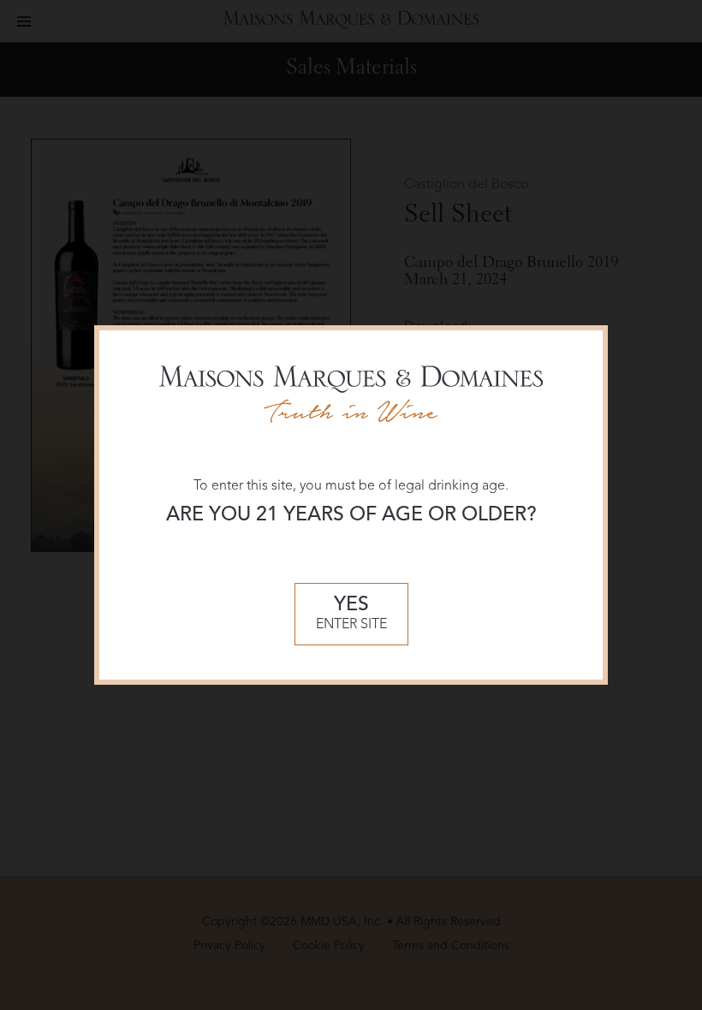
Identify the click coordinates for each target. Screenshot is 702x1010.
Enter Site (351, 614)
